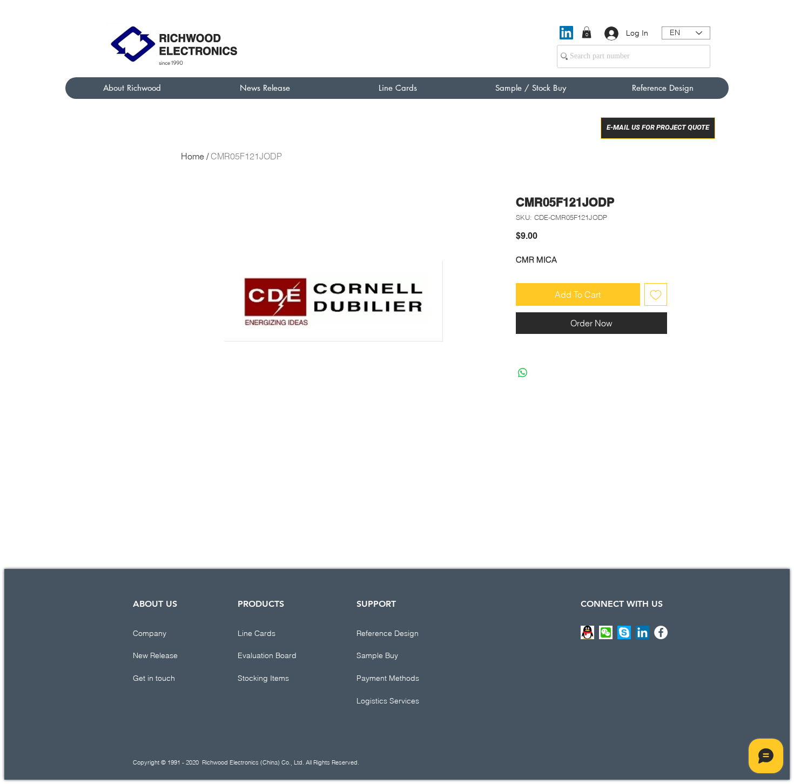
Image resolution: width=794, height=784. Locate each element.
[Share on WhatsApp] (522, 372)
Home (192, 156)
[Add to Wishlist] (655, 294)
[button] (586, 32)
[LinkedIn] (566, 32)
